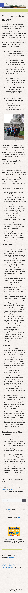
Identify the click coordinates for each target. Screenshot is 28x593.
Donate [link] (9, 539)
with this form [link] (11, 557)
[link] (2, 5)
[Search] (24, 500)
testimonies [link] (5, 489)
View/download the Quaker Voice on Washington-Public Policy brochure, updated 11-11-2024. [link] (12, 565)
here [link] (18, 517)
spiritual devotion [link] (16, 489)
